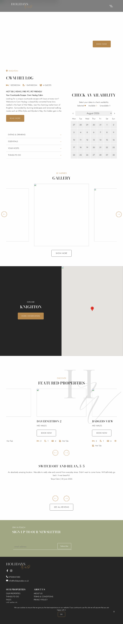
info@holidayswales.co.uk (19, 580)
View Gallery (100, 51)
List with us (11, 602)
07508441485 (14, 577)
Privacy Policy (41, 599)
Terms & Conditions (43, 596)
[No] (114, 611)
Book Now (101, 44)
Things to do (12, 596)
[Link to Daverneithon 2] (61, 403)
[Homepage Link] (21, 5)
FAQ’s (8, 599)
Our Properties (13, 593)
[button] (92, 309)
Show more (61, 253)
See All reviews (61, 507)
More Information (31, 316)
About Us (38, 593)
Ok (61, 614)
